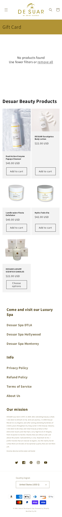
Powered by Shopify (42, 508)
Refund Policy (17, 377)
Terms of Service (19, 386)
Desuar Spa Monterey (23, 343)
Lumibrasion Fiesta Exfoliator (15, 214)
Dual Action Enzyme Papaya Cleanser (15, 157)
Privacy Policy (17, 368)
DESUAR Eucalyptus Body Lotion (44, 137)
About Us (13, 396)
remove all (45, 62)
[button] (6, 9)
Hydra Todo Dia (42, 212)
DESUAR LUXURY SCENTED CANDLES (15, 270)
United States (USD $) (29, 484)
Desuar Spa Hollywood (24, 334)
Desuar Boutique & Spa (27, 508)
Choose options (16, 285)
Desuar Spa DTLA (19, 325)
